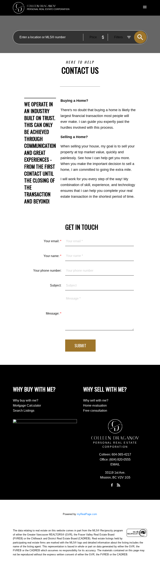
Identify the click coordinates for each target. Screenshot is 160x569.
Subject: (55, 285)
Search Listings (23, 410)
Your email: (52, 241)
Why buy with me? (25, 400)
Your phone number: (47, 270)
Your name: (52, 256)
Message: (53, 313)
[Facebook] (112, 485)
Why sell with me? (95, 400)
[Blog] (118, 485)
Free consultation (95, 410)
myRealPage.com (87, 514)
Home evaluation (95, 405)
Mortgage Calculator (27, 405)
